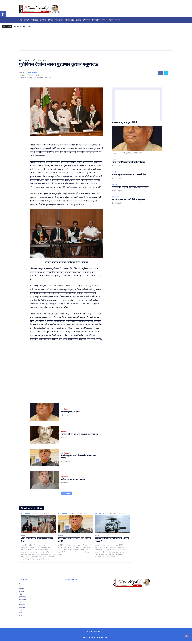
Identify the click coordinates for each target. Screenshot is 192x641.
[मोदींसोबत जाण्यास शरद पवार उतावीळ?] (44, 480)
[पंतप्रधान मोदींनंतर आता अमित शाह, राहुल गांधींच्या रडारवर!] (44, 435)
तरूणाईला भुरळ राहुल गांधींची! (22, 26)
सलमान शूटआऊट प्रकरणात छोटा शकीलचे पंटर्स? (129, 174)
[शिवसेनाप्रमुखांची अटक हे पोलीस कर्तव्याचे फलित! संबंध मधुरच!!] (44, 457)
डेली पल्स (27, 60)
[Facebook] (160, 73)
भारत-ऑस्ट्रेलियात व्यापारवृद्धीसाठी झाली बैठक (128, 162)
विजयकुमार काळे (65, 461)
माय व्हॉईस (63, 432)
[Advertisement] (123, 9)
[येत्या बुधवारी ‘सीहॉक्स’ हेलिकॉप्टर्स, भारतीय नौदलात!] (112, 523)
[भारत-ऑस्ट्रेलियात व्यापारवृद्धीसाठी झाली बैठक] (38, 523)
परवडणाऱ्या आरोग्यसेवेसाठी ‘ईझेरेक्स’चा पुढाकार (129, 199)
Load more (66, 493)
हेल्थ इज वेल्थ (115, 197)
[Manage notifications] (187, 636)
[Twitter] (166, 73)
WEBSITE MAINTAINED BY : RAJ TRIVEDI (96, 637)
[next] (188, 26)
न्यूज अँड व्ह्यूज (64, 409)
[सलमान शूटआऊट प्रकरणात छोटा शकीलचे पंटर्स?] (75, 523)
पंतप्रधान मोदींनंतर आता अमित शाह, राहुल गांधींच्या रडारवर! (79, 434)
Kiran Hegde (32, 73)
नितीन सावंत (64, 483)
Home (21, 60)
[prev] (185, 26)
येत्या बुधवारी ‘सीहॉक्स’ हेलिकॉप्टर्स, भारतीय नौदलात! (130, 187)
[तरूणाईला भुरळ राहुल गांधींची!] (44, 412)
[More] (171, 73)
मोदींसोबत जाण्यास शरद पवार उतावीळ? (73, 479)
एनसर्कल (114, 159)
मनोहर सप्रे (64, 438)
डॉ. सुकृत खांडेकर (66, 415)
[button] (3, 14)
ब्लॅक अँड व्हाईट (65, 453)
